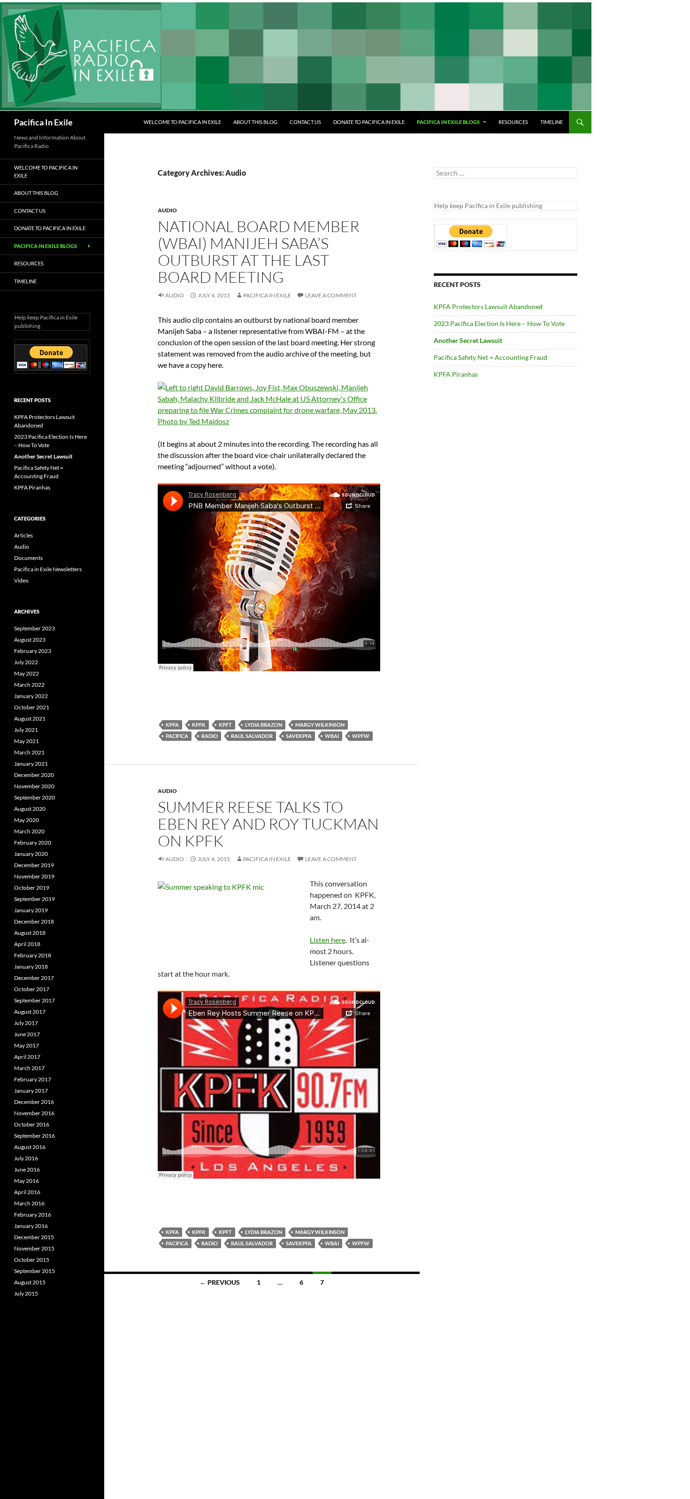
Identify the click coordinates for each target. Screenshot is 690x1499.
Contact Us (305, 122)
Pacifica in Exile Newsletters (48, 569)
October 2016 (31, 1124)
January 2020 (31, 853)
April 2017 (27, 1056)
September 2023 (34, 628)
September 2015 (34, 1270)
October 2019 (31, 887)
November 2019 (34, 876)
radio (209, 736)
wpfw (360, 736)
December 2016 (34, 1101)
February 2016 (32, 1214)
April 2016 (27, 1192)
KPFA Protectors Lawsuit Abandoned (488, 307)
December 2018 (34, 921)
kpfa (172, 725)
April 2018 (27, 944)
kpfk (199, 725)
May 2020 (26, 819)
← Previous (219, 1282)
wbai (332, 736)
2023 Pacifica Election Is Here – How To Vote (499, 323)
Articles (23, 535)
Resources (513, 122)
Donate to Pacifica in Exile (369, 122)
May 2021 (26, 741)
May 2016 (26, 1180)
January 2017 (31, 1090)
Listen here (327, 939)
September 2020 (34, 797)
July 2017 (26, 1022)
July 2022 (26, 662)
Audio (167, 210)
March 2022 (29, 684)
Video (21, 580)
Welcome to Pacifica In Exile (182, 122)
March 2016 (29, 1203)
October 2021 (31, 707)
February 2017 (32, 1079)
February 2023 (32, 650)
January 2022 (31, 695)
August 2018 (30, 932)
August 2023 (30, 639)
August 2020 (30, 808)
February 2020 (32, 842)
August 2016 (30, 1146)
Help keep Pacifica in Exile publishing (488, 206)
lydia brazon (263, 725)
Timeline (551, 122)
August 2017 (30, 1011)
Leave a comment (331, 295)
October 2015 (31, 1259)
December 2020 (34, 774)
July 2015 (26, 1293)
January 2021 (31, 763)
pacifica (177, 736)
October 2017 (31, 989)
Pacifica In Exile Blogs (448, 122)
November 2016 (34, 1113)
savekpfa (299, 736)
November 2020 (34, 786)
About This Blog (255, 122)
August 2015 (30, 1282)
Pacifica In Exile (43, 122)
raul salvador (252, 736)
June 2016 (27, 1169)
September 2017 (34, 1000)
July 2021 (26, 729)
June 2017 (27, 1034)
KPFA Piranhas (456, 374)
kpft (225, 725)
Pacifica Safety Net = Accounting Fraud (490, 357)
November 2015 (34, 1248)
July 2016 (26, 1158)
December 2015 (34, 1237)
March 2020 (29, 831)
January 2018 (31, 966)
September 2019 (34, 898)
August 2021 (30, 718)
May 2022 (26, 673)
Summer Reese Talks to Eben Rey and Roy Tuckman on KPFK (268, 823)
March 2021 (29, 752)
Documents (28, 557)
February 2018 (32, 955)
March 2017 (29, 1068)
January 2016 (31, 1225)
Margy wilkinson (320, 725)
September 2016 (34, 1135)
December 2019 (34, 865)
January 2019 (31, 910)
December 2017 (34, 977)
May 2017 (26, 1045)
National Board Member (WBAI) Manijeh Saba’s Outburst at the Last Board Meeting (259, 252)
